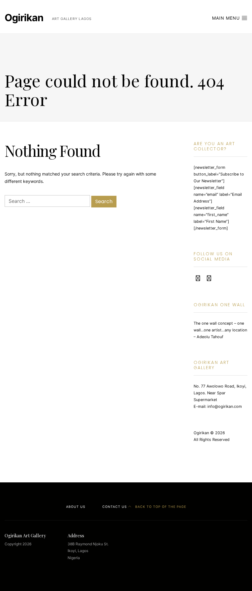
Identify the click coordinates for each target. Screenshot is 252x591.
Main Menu (226, 18)
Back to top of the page (160, 507)
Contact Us (114, 507)
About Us (75, 507)
